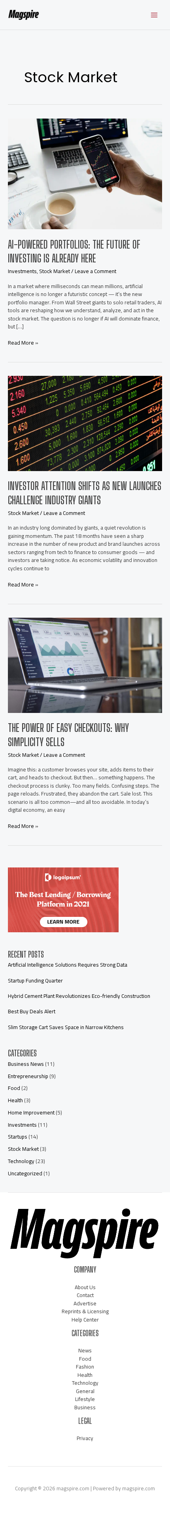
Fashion (85, 1366)
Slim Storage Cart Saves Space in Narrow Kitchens (66, 1027)
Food (14, 1088)
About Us (85, 1287)
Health (15, 1100)
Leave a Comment (95, 271)
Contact (85, 1295)
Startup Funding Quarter (35, 980)
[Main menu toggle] (154, 15)
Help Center (85, 1319)
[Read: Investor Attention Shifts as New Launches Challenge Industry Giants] (85, 423)
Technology (21, 1161)
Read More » (23, 343)
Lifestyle (85, 1399)
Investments (22, 271)
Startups (17, 1136)
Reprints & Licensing (85, 1311)
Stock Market (54, 271)
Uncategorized (25, 1173)
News (85, 1350)
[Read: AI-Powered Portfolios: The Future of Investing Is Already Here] (85, 173)
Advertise (85, 1303)
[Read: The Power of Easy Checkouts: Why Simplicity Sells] (85, 665)
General (85, 1391)
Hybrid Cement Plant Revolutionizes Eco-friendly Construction (79, 996)
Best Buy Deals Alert (31, 1011)
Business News (26, 1064)
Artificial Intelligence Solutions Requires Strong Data (67, 965)
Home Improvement (31, 1112)
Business (85, 1407)
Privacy (85, 1438)
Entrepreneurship (28, 1076)
